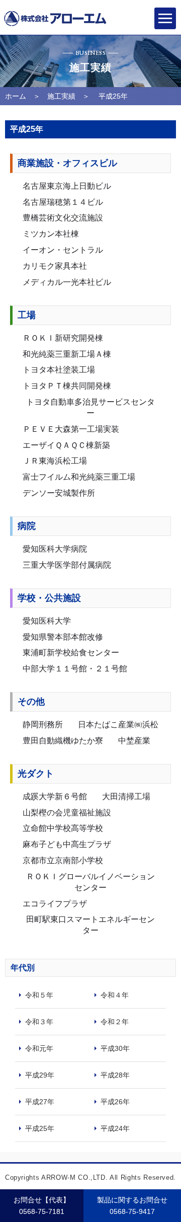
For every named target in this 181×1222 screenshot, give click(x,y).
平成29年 (39, 1075)
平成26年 (115, 1102)
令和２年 (115, 1022)
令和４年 (115, 995)
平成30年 (115, 1048)
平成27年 (39, 1102)
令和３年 (39, 1022)
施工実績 (61, 96)
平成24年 (115, 1128)
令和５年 (39, 995)
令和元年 (39, 1048)
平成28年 (115, 1075)
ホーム (15, 96)
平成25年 (39, 1128)
